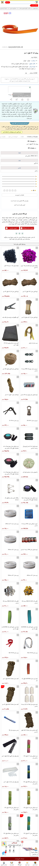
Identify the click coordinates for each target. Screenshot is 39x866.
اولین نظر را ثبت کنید (19, 205)
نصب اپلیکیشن (5, 5)
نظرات (22, 137)
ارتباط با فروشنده (19, 859)
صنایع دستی (13, 8)
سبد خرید (27, 864)
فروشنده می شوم (13, 137)
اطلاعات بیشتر (31, 73)
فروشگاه (19, 864)
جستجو (7, 2)
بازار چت (12, 864)
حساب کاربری (4, 864)
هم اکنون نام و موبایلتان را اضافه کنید (12, 132)
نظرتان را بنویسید (19, 195)
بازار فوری (35, 8)
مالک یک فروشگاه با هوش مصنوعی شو (28, 5)
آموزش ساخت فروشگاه (28, 228)
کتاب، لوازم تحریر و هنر (24, 8)
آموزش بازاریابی (13, 228)
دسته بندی (35, 864)
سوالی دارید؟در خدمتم (34, 853)
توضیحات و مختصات (32, 137)
